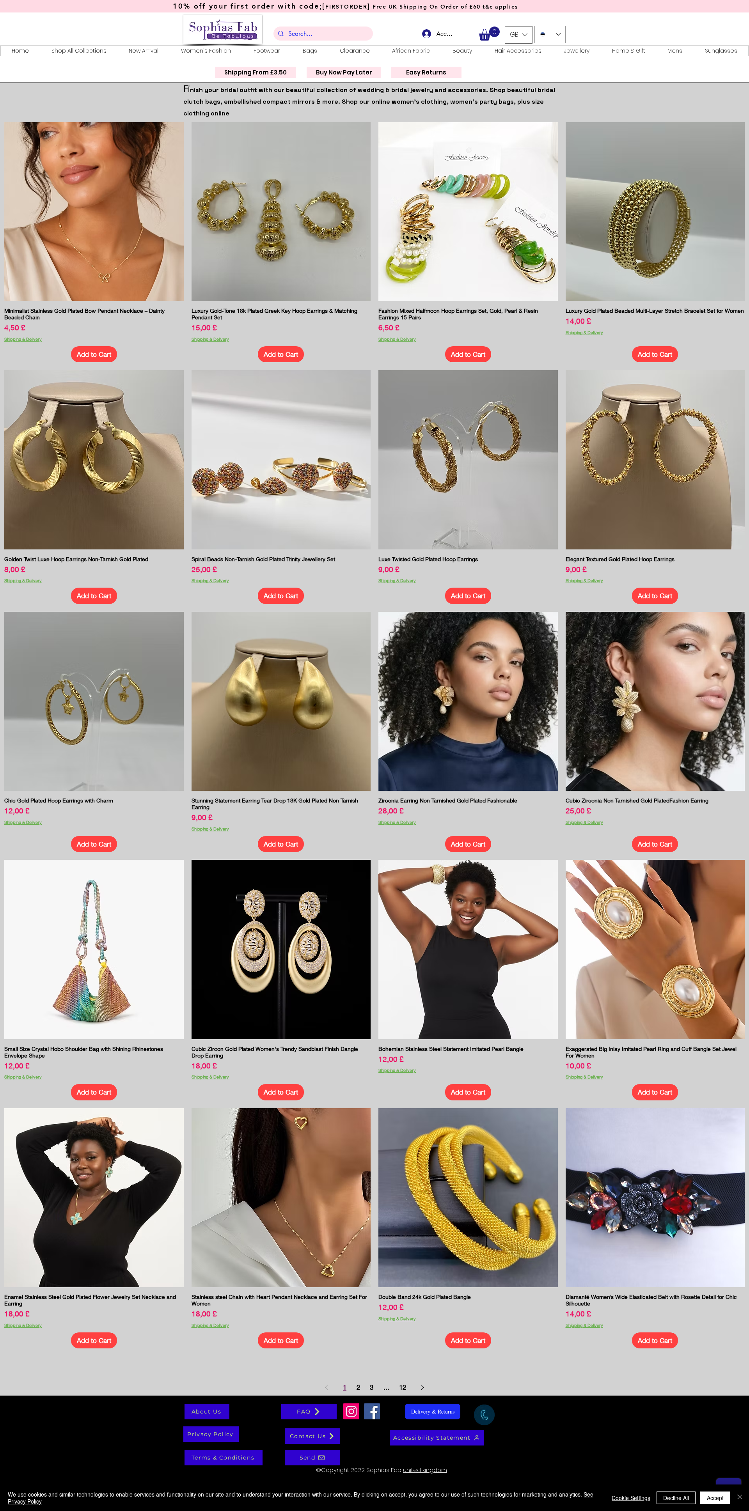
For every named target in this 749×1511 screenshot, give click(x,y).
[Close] (739, 1498)
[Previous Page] (326, 1387)
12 (402, 1387)
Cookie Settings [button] (631, 1498)
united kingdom (425, 1470)
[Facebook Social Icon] (372, 1411)
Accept (715, 1498)
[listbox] (518, 35)
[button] (489, 34)
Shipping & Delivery (23, 339)
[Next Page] (422, 1387)
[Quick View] (94, 211)
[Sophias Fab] (351, 1411)
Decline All (676, 1498)
